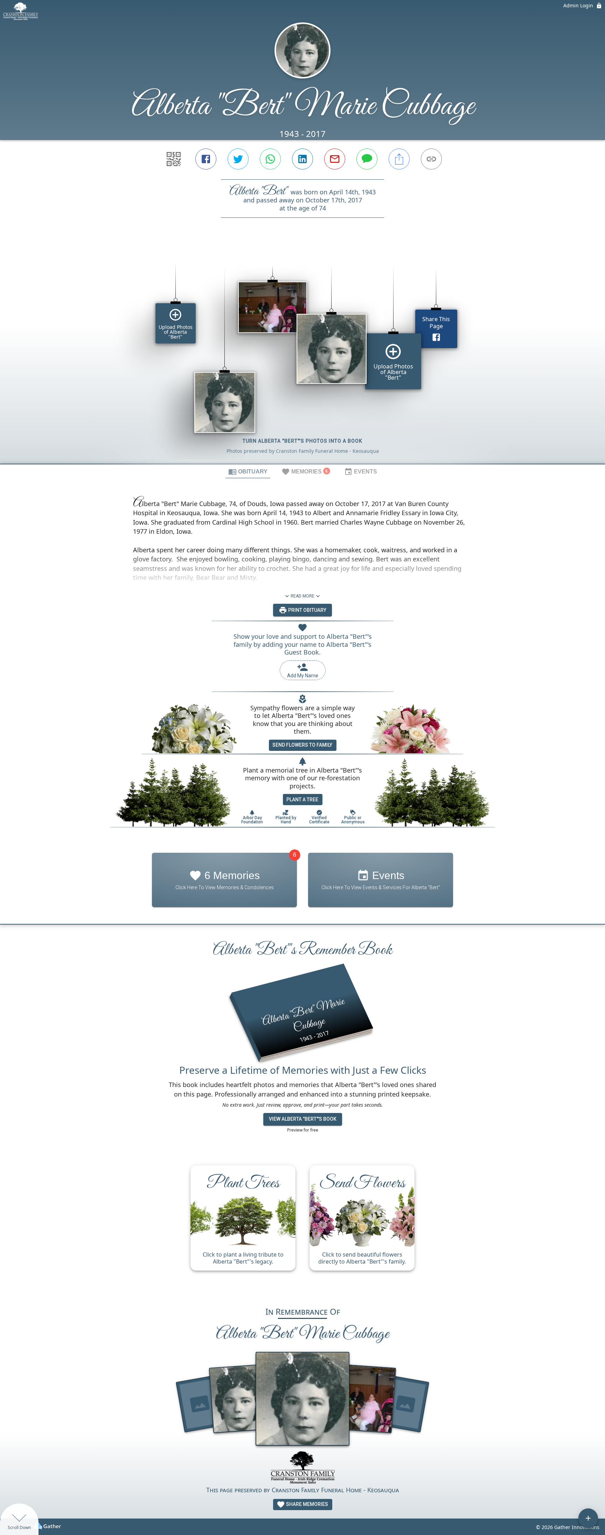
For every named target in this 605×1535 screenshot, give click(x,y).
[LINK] (431, 159)
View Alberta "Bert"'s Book (302, 1119)
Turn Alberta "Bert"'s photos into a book (302, 441)
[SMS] (366, 159)
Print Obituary (306, 610)
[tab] (247, 471)
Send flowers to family (302, 745)
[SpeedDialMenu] (588, 1518)
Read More (302, 596)
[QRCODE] (173, 159)
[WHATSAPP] (270, 159)
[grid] (302, 352)
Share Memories (306, 1504)
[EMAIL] (334, 159)
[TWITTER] (238, 159)
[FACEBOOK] (205, 159)
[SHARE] (399, 159)
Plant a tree (302, 799)
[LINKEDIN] (302, 159)
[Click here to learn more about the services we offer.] (302, 1468)
